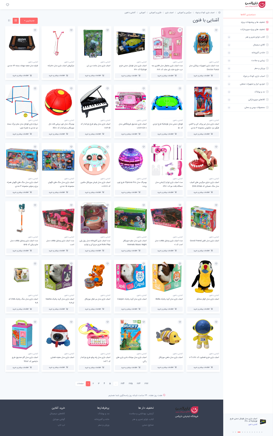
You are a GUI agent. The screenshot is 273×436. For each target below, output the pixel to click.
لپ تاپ (61, 425)
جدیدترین (29, 20)
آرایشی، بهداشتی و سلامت (141, 414)
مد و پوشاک (103, 414)
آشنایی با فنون (130, 12)
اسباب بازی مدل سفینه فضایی (62, 357)
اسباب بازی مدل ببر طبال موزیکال (97, 299)
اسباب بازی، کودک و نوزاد (204, 12)
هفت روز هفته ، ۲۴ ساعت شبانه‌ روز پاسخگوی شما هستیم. (135, 395)
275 (131, 383)
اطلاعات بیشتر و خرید (202, 75)
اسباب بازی (169, 12)
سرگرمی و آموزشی (184, 12)
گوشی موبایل (59, 419)
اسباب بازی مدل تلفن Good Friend (204, 240)
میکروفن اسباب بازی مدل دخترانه (61, 65)
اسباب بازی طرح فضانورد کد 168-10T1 (204, 357)
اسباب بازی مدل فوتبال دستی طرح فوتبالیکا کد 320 (243, 420)
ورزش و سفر (103, 425)
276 (138, 383)
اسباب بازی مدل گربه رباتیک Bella (169, 299)
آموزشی (142, 12)
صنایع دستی (148, 425)
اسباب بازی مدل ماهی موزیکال (171, 357)
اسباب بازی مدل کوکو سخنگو (208, 299)
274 (123, 383)
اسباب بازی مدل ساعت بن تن (98, 65)
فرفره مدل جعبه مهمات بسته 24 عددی (23, 65)
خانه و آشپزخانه (101, 419)
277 (146, 383)
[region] (248, 216)
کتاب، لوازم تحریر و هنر (143, 419)
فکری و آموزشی (155, 12)
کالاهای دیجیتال (57, 414)
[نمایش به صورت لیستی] (9, 21)
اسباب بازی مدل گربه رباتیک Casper (132, 299)
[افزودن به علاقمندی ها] (216, 30)
